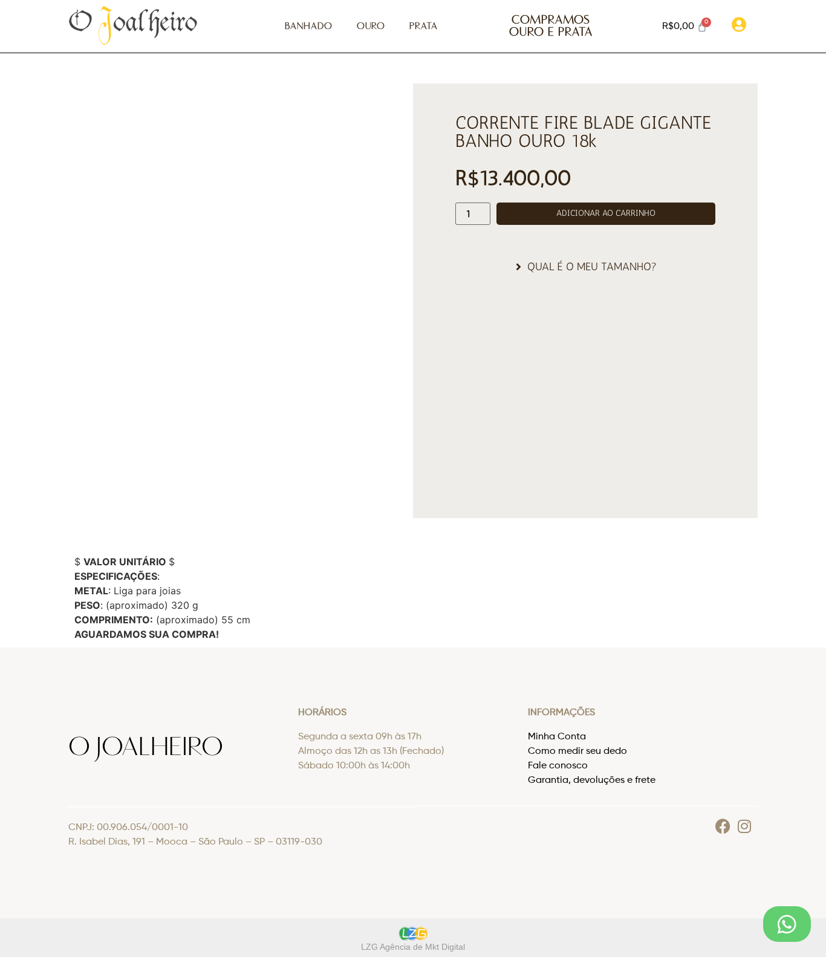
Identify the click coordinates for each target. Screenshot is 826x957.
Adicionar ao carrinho (605, 213)
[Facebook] (722, 826)
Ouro (371, 26)
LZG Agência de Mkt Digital (413, 947)
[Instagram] (744, 826)
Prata (423, 26)
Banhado (309, 26)
